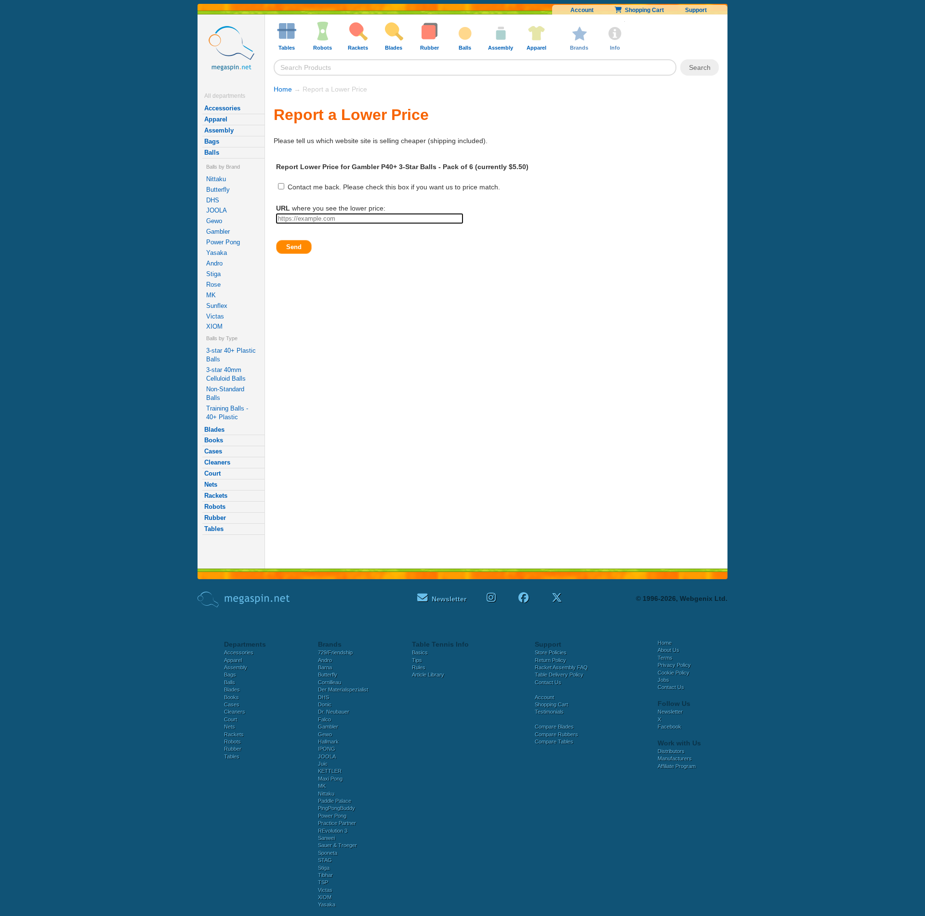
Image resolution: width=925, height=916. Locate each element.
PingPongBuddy (336, 808)
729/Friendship (335, 652)
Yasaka (216, 252)
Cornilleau (329, 682)
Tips (417, 660)
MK (211, 295)
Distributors (671, 751)
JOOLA (216, 210)
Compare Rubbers (556, 734)
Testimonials (549, 712)
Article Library (428, 674)
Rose (213, 284)
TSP (323, 882)
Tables (214, 528)
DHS (212, 200)
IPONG (326, 749)
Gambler (218, 231)
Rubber (215, 517)
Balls (211, 152)
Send (294, 247)
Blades (214, 429)
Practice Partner (337, 823)
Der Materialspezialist (343, 689)
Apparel (215, 119)
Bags (211, 141)
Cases (213, 451)
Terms (665, 658)
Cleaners (217, 462)
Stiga (213, 274)
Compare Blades (554, 727)
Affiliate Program (677, 766)
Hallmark (328, 741)
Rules (418, 667)
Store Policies (551, 652)
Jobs (663, 680)
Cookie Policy (673, 673)
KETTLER (330, 771)
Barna (325, 667)
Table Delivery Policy (559, 674)
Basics (420, 652)
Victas (215, 316)
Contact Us (548, 682)
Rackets (215, 495)
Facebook (669, 727)
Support (696, 10)
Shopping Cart (643, 10)
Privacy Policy (674, 665)
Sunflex (216, 305)
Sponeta (327, 853)
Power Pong (223, 242)
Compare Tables (554, 741)
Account (582, 10)
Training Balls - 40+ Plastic (227, 413)
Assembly (219, 130)
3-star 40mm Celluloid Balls (226, 374)
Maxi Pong (330, 779)
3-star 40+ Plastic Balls (231, 355)
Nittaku (216, 179)
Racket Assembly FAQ (561, 667)
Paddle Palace (334, 801)
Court (212, 473)
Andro (214, 263)
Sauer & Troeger (337, 845)
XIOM (214, 326)
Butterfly (218, 189)
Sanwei (326, 838)
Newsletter (670, 712)
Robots (214, 506)
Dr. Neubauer (333, 712)
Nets (210, 484)
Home (283, 89)
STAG (325, 860)
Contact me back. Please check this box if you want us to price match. (393, 187)
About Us (668, 650)
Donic (324, 704)
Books (213, 440)
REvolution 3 (332, 831)
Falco (324, 719)
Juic (323, 764)
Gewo (214, 221)
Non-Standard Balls (225, 393)
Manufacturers (675, 758)
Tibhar (325, 875)
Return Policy (550, 660)
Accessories (222, 108)
